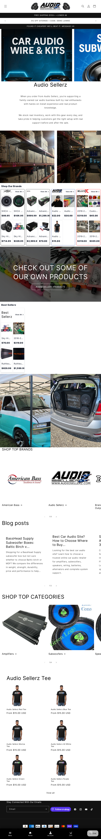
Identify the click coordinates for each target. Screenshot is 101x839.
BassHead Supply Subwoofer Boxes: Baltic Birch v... (20, 542)
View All (18, 192)
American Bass (10, 505)
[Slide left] (45, 517)
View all (50, 793)
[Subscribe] (46, 809)
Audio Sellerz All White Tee (61, 745)
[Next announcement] (96, 21)
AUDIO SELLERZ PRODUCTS (50, 286)
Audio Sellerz (56, 505)
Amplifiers (8, 653)
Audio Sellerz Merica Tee (16, 745)
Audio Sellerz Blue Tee (61, 709)
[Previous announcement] (5, 21)
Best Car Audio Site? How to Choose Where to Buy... (70, 541)
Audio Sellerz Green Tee (15, 780)
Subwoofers (56, 653)
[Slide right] (56, 517)
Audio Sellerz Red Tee (16, 709)
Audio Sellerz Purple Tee (60, 780)
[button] (5, 6)
